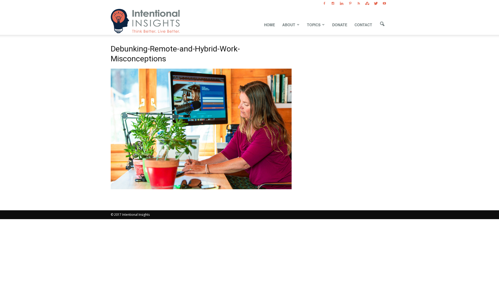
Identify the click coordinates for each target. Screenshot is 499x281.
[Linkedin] (341, 3)
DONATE (339, 24)
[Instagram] (333, 3)
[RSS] (359, 3)
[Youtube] (384, 3)
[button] (382, 24)
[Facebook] (324, 3)
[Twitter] (376, 3)
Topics (313, 24)
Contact (363, 24)
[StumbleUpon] (367, 3)
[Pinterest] (350, 3)
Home (269, 24)
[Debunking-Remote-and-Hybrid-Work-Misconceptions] (201, 187)
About (288, 24)
